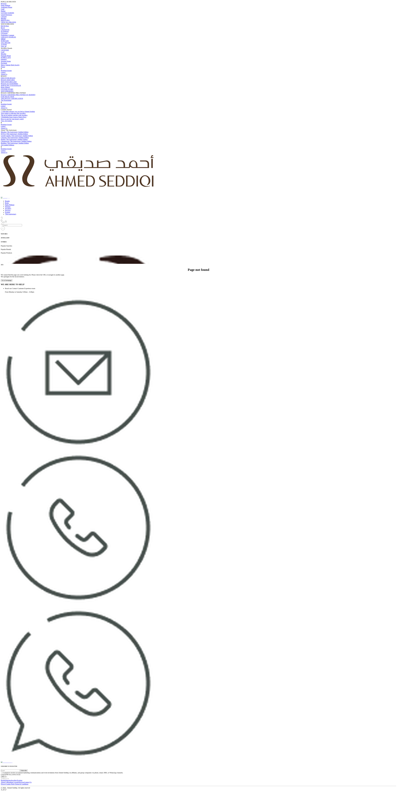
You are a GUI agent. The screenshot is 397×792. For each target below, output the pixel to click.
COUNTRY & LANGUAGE (10, 774)
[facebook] (4, 790)
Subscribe (24, 770)
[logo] (7, 762)
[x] (2, 790)
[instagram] (6, 790)
